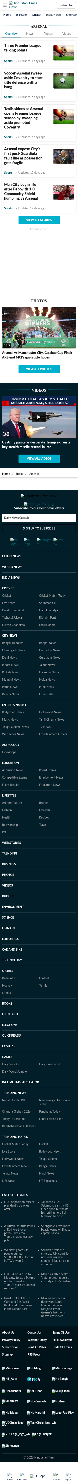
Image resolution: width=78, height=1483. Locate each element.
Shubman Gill (47, 619)
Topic (19, 474)
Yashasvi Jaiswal (12, 634)
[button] (4, 5)
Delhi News (9, 674)
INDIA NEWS (11, 594)
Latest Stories (15, 1211)
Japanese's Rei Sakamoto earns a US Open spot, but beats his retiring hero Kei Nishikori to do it (55, 1225)
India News (53, 14)
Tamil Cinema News (51, 736)
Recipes (44, 834)
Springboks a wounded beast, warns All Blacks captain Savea (56, 1246)
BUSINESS (9, 880)
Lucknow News (49, 689)
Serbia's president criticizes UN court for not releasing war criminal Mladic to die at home (55, 1274)
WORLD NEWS (12, 583)
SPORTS (7, 987)
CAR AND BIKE (12, 966)
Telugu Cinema (48, 1175)
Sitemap (7, 1371)
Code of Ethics (62, 1363)
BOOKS (7, 1020)
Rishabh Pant (47, 634)
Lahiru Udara (47, 641)
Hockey (7, 1002)
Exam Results (10, 801)
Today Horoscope (13, 1135)
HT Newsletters (62, 1356)
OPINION (8, 944)
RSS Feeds (34, 1371)
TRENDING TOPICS (15, 1153)
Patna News (9, 703)
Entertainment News (15, 1182)
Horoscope (9, 768)
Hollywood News (50, 728)
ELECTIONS (9, 1041)
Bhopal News (47, 659)
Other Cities (46, 710)
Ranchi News (10, 710)
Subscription (10, 1363)
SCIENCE (8, 934)
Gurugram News (49, 674)
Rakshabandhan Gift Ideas (19, 1142)
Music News (10, 736)
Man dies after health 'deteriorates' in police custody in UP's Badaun (56, 1294)
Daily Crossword (49, 1080)
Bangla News (47, 1182)
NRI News (8, 1197)
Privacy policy (11, 1356)
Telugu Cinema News (15, 743)
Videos (66, 33)
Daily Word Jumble (14, 1088)
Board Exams (47, 786)
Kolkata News (11, 689)
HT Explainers (48, 1197)
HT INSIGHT (10, 1030)
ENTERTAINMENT (14, 721)
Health (6, 834)
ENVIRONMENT (13, 923)
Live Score (8, 619)
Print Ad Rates (36, 1363)
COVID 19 (8, 1062)
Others (6, 1009)
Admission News (12, 786)
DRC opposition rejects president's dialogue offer (19, 1222)
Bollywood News (13, 728)
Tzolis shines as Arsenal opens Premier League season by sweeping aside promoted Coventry (23, 118)
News (29, 33)
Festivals (44, 826)
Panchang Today (49, 1128)
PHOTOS (8, 891)
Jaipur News (47, 681)
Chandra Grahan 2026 (16, 1128)
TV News (45, 743)
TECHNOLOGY (12, 976)
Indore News (10, 681)
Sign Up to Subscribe (39, 545)
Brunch (43, 819)
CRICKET (8, 605)
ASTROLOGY (10, 761)
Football (44, 994)
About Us (8, 1349)
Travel (42, 841)
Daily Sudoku (10, 1080)
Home (7, 14)
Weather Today (37, 1356)
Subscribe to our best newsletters (39, 525)
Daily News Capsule (16, 534)
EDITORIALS (10, 955)
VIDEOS (7, 902)
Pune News (46, 703)
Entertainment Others (53, 750)
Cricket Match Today (52, 612)
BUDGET (8, 912)
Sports (8, 61)
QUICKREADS (11, 1052)
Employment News (51, 794)
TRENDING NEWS (14, 1109)
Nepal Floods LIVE (14, 1116)
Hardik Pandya (48, 627)
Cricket (36, 14)
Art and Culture (12, 819)
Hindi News (46, 1190)
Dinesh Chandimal (13, 641)
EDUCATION (10, 779)
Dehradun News (49, 667)
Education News (49, 801)
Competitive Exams (14, 794)
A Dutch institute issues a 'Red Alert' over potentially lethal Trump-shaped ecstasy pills (19, 1249)
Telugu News (10, 1190)
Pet (4, 848)
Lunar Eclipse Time (51, 1135)
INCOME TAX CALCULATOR (20, 1098)
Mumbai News (11, 696)
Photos (48, 33)
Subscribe (66, 5)
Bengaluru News (12, 659)
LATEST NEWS (11, 573)
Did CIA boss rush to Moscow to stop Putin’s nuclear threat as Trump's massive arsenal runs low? (19, 1298)
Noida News (47, 696)
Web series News (13, 750)
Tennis (43, 1002)
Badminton (9, 994)
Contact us (34, 1349)
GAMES (7, 1073)
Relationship (10, 841)
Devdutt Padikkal (13, 627)
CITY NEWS (9, 652)
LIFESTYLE (9, 812)
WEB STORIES (11, 859)
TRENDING (9, 870)
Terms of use (61, 1349)
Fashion (7, 826)
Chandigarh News (13, 667)
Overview (11, 33)
